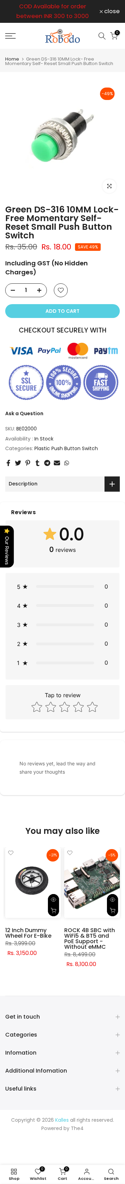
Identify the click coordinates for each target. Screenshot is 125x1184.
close (111, 12)
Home (12, 59)
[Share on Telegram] (47, 463)
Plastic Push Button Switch (66, 448)
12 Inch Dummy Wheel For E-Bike (28, 933)
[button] (62, 587)
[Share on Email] (57, 463)
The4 (77, 1128)
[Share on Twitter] (18, 463)
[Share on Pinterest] (28, 463)
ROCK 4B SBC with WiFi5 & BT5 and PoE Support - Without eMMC (89, 938)
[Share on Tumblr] (37, 463)
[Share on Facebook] (8, 463)
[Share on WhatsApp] (67, 463)
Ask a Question (24, 413)
